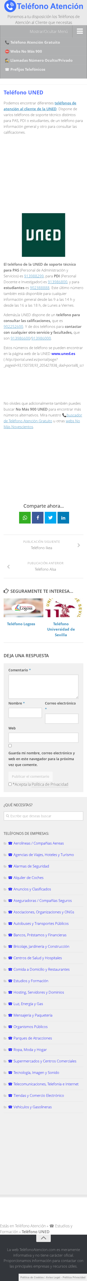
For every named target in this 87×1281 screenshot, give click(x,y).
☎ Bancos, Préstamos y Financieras (37, 934)
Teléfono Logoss (21, 623)
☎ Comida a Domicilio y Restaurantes (39, 969)
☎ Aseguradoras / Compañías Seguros (40, 900)
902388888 (40, 287)
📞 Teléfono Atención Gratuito (32, 42)
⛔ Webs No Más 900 (23, 51)
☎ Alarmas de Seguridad (28, 866)
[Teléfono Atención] (43, 10)
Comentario (19, 670)
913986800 (57, 281)
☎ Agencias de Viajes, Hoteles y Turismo (41, 854)
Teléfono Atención (30, 1226)
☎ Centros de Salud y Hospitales (35, 957)
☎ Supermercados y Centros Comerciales (42, 1061)
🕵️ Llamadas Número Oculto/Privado (38, 60)
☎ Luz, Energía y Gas (25, 1003)
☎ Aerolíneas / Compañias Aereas (36, 843)
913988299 (34, 275)
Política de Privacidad (50, 784)
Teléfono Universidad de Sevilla (61, 629)
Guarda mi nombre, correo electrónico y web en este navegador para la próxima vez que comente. (41, 759)
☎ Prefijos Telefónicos (25, 69)
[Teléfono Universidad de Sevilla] (63, 607)
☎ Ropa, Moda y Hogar (27, 1049)
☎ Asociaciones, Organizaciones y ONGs (41, 911)
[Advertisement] (44, 173)
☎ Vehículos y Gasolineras (30, 1106)
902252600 (13, 326)
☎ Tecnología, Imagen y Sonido (33, 1072)
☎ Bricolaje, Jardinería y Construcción (38, 946)
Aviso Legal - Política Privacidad (65, 1277)
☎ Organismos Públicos (28, 1026)
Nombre (16, 703)
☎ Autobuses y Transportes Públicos (38, 923)
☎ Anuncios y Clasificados (29, 889)
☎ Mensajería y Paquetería (30, 1015)
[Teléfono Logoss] (23, 607)
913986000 (41, 338)
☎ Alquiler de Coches (26, 877)
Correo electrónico (60, 706)
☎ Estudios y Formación (28, 980)
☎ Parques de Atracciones (30, 1038)
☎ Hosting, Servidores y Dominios (36, 992)
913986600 (20, 338)
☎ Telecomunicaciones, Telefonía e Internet (43, 1083)
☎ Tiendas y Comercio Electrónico (36, 1095)
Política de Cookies (32, 1277)
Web (12, 728)
